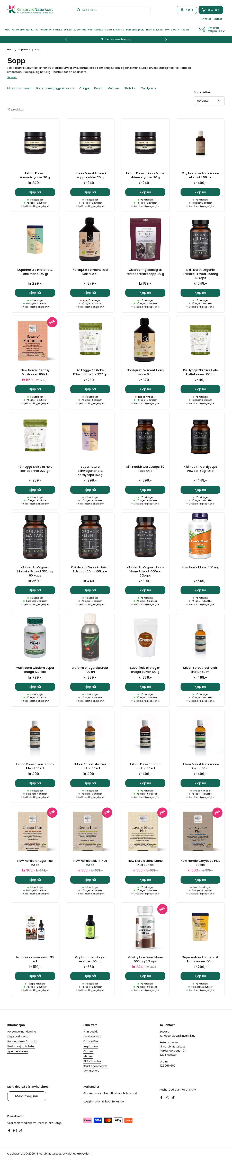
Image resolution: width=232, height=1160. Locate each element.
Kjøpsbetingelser (18, 1036)
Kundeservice (92, 1036)
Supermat (24, 49)
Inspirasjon (90, 1046)
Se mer (12, 77)
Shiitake (129, 88)
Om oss (88, 1051)
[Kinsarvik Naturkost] (30, 9)
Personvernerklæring (21, 1032)
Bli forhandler (92, 1061)
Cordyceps (148, 88)
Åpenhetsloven (17, 1051)
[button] (211, 10)
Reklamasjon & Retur (21, 1046)
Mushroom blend (19, 88)
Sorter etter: (202, 92)
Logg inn (89, 1101)
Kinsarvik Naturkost (48, 1154)
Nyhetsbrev (91, 1071)
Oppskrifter (91, 1041)
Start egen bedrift (95, 1066)
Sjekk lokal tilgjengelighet (36, 206)
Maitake (113, 88)
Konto (189, 10)
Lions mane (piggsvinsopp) (55, 88)
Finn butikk (90, 1032)
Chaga (84, 88)
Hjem (10, 49)
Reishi (98, 88)
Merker (88, 1056)
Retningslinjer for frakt (22, 1041)
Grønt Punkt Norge (49, 1123)
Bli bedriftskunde (113, 1101)
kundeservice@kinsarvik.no (177, 1036)
